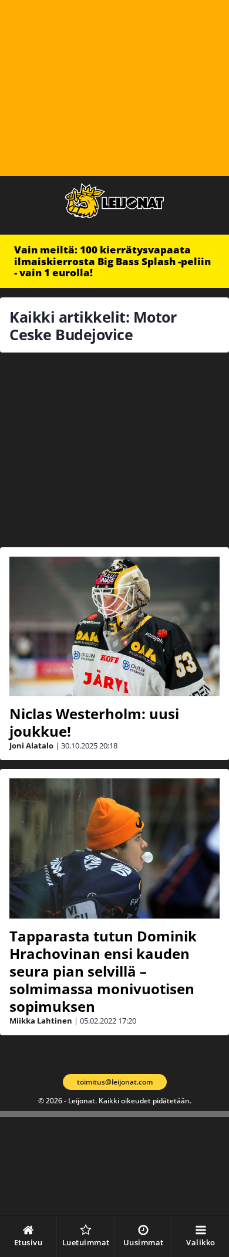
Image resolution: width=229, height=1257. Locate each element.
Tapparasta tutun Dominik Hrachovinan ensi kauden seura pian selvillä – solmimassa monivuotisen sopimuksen (103, 971)
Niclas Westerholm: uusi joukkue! (94, 722)
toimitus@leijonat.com (115, 1082)
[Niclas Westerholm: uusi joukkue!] (114, 627)
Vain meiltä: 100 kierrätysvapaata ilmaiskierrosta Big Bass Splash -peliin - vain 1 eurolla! (112, 261)
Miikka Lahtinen (40, 1020)
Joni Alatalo (31, 745)
